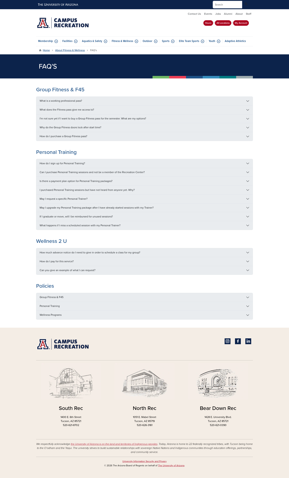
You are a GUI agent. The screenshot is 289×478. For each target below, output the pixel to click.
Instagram (227, 341)
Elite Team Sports (189, 41)
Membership (45, 41)
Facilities (67, 41)
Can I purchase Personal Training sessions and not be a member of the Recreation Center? (92, 172)
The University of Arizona (171, 465)
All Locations (223, 23)
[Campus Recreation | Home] (71, 22)
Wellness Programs (51, 315)
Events (208, 14)
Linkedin (248, 341)
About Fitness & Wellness (70, 50)
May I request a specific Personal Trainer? (63, 199)
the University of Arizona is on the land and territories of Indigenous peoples (114, 444)
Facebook (238, 341)
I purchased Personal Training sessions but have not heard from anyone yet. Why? (87, 190)
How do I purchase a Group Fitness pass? (63, 136)
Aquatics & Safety (92, 41)
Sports (165, 41)
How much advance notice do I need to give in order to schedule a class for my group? (90, 252)
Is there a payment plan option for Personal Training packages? (76, 181)
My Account (241, 23)
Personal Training (50, 306)
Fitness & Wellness (122, 41)
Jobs (218, 14)
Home (46, 50)
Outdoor (147, 41)
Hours (208, 23)
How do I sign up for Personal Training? (62, 163)
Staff (248, 14)
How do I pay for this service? (57, 261)
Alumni (228, 14)
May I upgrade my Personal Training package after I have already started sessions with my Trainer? (97, 207)
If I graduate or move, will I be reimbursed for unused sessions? (76, 216)
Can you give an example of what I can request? (67, 270)
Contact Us (194, 14)
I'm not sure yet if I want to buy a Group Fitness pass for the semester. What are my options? (93, 118)
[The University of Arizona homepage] (58, 5)
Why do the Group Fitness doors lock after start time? (70, 127)
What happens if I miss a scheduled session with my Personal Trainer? (80, 225)
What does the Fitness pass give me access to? (67, 109)
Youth (212, 41)
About (239, 14)
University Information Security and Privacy (144, 461)
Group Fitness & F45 (51, 297)
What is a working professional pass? (61, 101)
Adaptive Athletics (235, 41)
